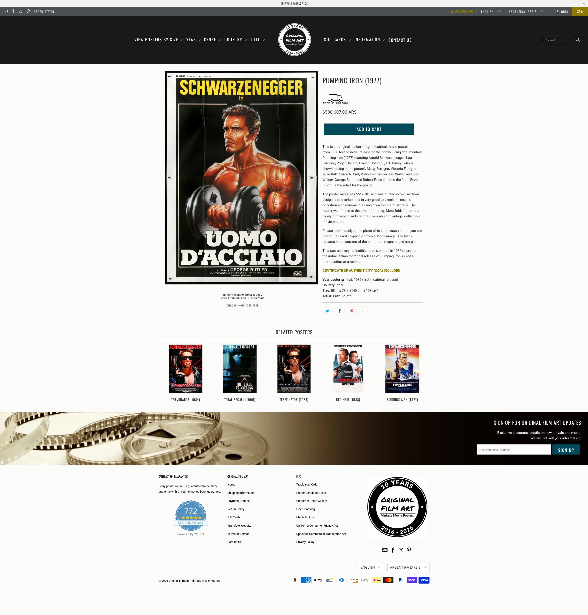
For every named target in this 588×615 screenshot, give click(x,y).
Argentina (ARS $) (524, 11)
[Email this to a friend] (364, 311)
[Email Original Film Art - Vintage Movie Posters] (5, 11)
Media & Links (305, 517)
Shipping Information (240, 492)
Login (564, 11)
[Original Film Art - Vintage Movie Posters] (294, 40)
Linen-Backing (305, 509)
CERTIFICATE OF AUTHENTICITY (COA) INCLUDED (361, 271)
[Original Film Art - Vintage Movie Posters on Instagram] (20, 11)
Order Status (44, 11)
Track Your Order (307, 484)
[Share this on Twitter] (327, 311)
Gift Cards (233, 517)
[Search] (577, 40)
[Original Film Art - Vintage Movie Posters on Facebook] (13, 11)
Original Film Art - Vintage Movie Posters (194, 580)
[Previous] (165, 374)
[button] (158, 40)
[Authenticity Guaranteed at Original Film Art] (158, 539)
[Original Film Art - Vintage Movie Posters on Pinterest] (28, 11)
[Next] (423, 374)
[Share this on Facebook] (340, 311)
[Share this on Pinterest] (352, 311)
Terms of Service (238, 534)
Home (231, 484)
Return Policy (235, 509)
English (488, 11)
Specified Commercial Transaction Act (321, 534)
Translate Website (239, 525)
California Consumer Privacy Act (317, 525)
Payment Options (238, 501)
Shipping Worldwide (294, 3)
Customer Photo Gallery (311, 501)
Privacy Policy (305, 542)
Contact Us (234, 542)
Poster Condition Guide (311, 492)
